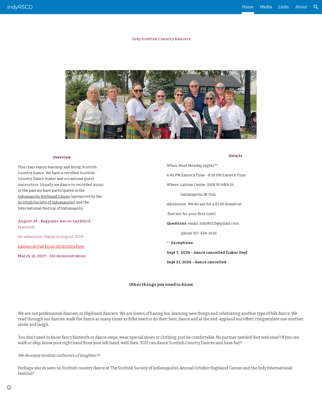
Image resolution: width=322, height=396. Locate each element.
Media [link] (266, 7)
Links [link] (283, 7)
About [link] (301, 7)
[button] (316, 7)
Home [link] (248, 7)
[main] (161, 39)
